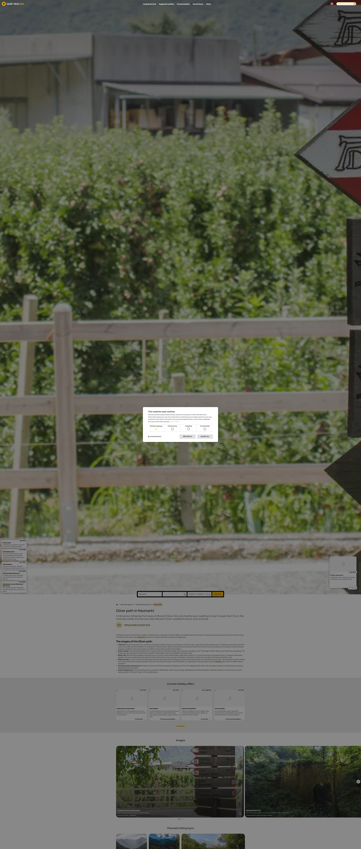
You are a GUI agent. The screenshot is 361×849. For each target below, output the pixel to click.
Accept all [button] (205, 436)
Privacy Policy (175, 421)
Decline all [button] (187, 436)
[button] (154, 436)
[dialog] (180, 424)
